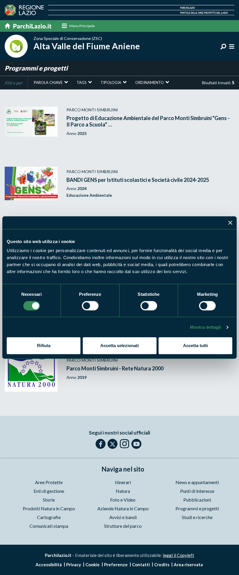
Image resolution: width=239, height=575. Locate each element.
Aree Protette (49, 482)
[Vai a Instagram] (124, 444)
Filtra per (13, 82)
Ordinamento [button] (149, 82)
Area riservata (188, 564)
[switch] (90, 305)
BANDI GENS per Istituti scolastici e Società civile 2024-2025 (137, 180)
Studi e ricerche (197, 517)
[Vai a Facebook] (101, 444)
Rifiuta (43, 345)
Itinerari (123, 482)
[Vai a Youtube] (136, 444)
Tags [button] (82, 82)
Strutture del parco (123, 526)
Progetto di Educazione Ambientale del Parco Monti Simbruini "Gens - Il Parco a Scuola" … (148, 121)
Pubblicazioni (197, 499)
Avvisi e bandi (123, 517)
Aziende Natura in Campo (123, 508)
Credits (161, 564)
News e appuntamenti (197, 482)
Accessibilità (49, 564)
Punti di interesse (197, 491)
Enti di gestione (49, 491)
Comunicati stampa (48, 526)
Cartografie (49, 517)
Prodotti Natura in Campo (49, 508)
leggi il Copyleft (178, 555)
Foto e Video (123, 499)
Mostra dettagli (205, 327)
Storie (49, 499)
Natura (123, 491)
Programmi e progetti (197, 508)
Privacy (73, 564)
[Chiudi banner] (230, 223)
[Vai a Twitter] (112, 444)
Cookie (92, 564)
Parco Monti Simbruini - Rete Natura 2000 (115, 368)
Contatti (141, 564)
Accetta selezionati (119, 345)
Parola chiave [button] (48, 82)
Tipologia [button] (111, 82)
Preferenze (116, 564)
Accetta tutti (195, 345)
